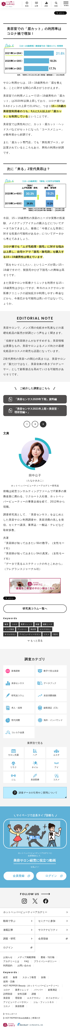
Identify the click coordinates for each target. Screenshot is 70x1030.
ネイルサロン (10, 634)
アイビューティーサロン (29, 634)
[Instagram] (24, 901)
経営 (5, 977)
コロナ (14, 624)
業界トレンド (26, 624)
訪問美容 (7, 994)
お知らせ (7, 957)
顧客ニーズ (47, 624)
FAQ (26, 961)
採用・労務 (9, 981)
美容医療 (19, 1006)
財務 (43, 977)
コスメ (46, 634)
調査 (37, 624)
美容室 (33, 629)
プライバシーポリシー (45, 961)
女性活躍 (22, 994)
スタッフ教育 (29, 977)
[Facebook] (45, 901)
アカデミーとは (11, 961)
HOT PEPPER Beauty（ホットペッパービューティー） (31, 985)
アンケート (22, 629)
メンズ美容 (9, 629)
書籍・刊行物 (47, 957)
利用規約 (7, 965)
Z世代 (55, 634)
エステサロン (45, 629)
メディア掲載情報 (26, 957)
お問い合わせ (24, 965)
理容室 (18, 998)
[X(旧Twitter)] (35, 901)
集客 (6, 624)
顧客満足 (52, 990)
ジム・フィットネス (43, 1002)
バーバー (38, 990)
